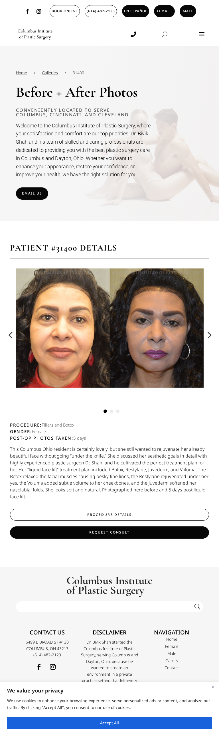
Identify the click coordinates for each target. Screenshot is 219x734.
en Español (135, 11)
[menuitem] (171, 639)
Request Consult (109, 532)
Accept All (109, 722)
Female (164, 11)
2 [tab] (111, 411)
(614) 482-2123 (101, 11)
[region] (109, 708)
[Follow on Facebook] (27, 11)
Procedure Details (109, 514)
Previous (11, 335)
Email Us (32, 193)
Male (188, 11)
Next (207, 335)
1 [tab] (105, 411)
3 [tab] (117, 411)
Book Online (65, 11)
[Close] (213, 686)
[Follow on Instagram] (38, 11)
